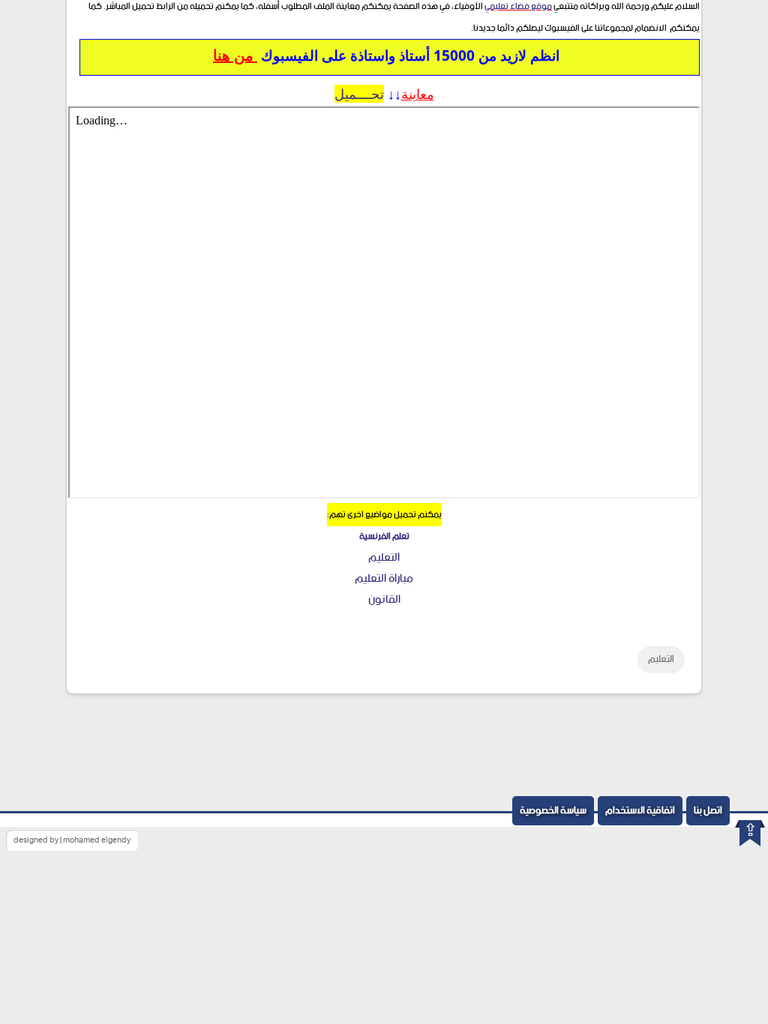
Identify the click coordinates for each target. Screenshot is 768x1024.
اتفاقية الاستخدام (640, 810)
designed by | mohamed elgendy (72, 840)
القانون (384, 599)
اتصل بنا (708, 810)
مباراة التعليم (384, 578)
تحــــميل (359, 94)
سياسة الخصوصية (553, 810)
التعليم (384, 557)
